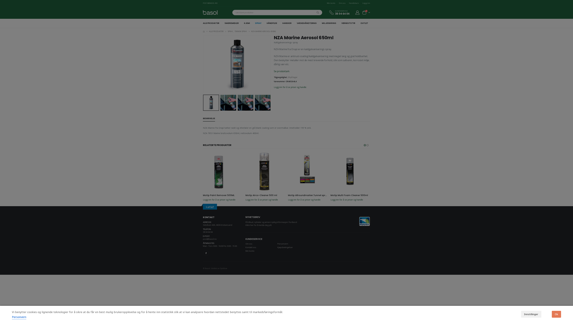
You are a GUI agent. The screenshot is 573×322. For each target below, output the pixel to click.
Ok (556, 314)
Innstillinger (531, 314)
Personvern (19, 317)
